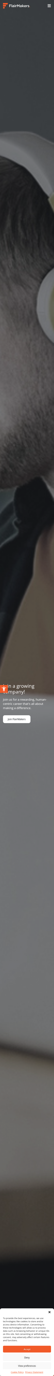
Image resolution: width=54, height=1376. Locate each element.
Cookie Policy (17, 1372)
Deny (27, 1357)
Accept (27, 1349)
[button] (4, 689)
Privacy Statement (34, 1372)
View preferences (27, 1365)
